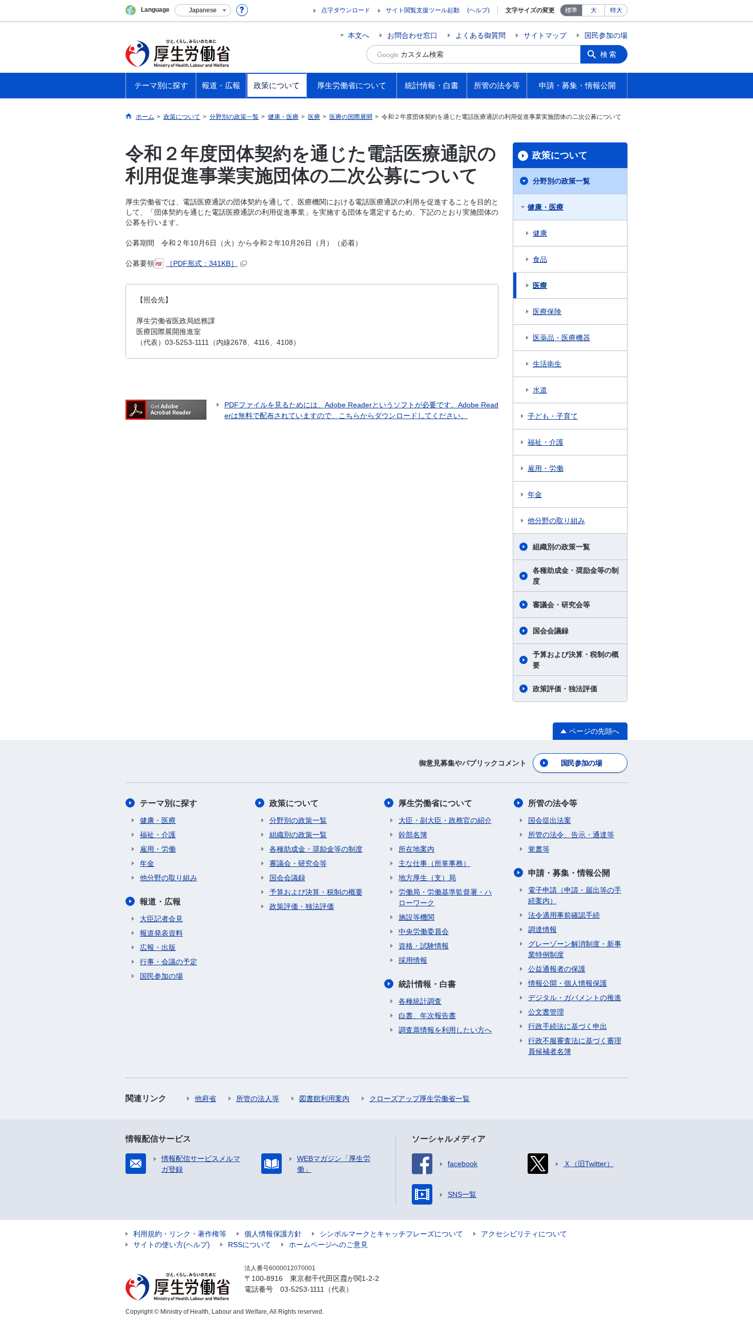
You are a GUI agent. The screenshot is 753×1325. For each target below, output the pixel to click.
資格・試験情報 (424, 946)
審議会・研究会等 (561, 605)
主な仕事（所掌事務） (434, 863)
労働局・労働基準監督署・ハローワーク (445, 897)
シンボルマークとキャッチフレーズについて (391, 1234)
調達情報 (542, 929)
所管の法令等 (552, 803)
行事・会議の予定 (168, 962)
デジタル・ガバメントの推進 (574, 997)
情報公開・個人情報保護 (567, 983)
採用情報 (413, 960)
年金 (535, 494)
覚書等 (539, 849)
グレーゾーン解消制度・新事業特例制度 (574, 949)
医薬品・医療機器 (561, 338)
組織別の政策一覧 (561, 547)
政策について (560, 155)
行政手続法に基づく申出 (567, 1026)
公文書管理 (546, 1012)
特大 (616, 10)
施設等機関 (416, 917)
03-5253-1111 (302, 1289)
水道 (540, 390)
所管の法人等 (257, 1098)
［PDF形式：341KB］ (202, 263)
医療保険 (547, 311)
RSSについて (249, 1244)
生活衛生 (547, 364)
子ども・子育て (553, 416)
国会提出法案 (549, 820)
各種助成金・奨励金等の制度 (576, 575)
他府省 (205, 1098)
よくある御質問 (480, 35)
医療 (540, 285)
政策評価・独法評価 (565, 689)
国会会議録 (551, 631)
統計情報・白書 (427, 984)
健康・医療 (545, 207)
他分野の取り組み (556, 520)
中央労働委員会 (424, 931)
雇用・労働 (545, 468)
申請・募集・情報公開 (569, 872)
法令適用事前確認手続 (564, 915)
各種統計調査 (420, 1001)
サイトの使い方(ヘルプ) (171, 1244)
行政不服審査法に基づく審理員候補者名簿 (574, 1046)
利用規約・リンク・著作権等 (179, 1234)
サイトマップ (545, 35)
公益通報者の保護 (556, 969)
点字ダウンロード (345, 10)
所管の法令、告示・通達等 (571, 835)
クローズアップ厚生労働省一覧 (419, 1098)
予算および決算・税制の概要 (576, 659)
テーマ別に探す (168, 803)
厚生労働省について (435, 803)
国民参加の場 (606, 35)
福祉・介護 (545, 442)
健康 (540, 233)
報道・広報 (160, 901)
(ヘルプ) (478, 10)
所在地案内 (416, 849)
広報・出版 (158, 947)
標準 (571, 10)
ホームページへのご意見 (328, 1244)
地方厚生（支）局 (427, 878)
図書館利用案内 (324, 1098)
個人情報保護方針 (273, 1234)
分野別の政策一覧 (561, 181)
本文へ (358, 35)
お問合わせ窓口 (412, 35)
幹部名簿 (413, 835)
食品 (540, 259)
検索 (609, 54)
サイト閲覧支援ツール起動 (422, 10)
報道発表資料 (161, 933)
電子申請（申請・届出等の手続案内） (574, 895)
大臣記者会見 (161, 919)
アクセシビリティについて (524, 1234)
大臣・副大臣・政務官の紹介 (445, 820)
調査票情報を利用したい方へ (445, 1030)
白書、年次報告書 (427, 1015)
